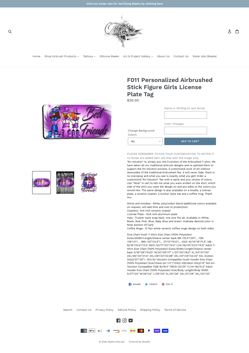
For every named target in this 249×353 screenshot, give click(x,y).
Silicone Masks (109, 56)
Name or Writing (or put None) (184, 108)
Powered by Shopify (139, 341)
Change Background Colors (141, 132)
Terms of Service (175, 309)
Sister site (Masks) (205, 56)
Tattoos (88, 56)
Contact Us (181, 56)
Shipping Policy (150, 309)
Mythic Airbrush (116, 341)
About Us (163, 56)
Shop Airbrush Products (61, 56)
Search (67, 309)
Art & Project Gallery (137, 56)
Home (36, 56)
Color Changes (174, 123)
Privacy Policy (104, 309)
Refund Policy (127, 309)
